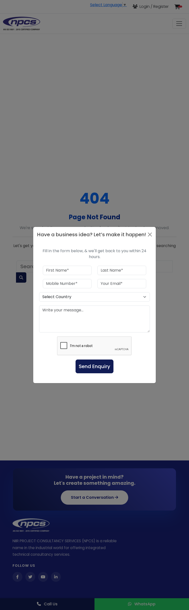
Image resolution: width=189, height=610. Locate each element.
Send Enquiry (94, 366)
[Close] (150, 234)
